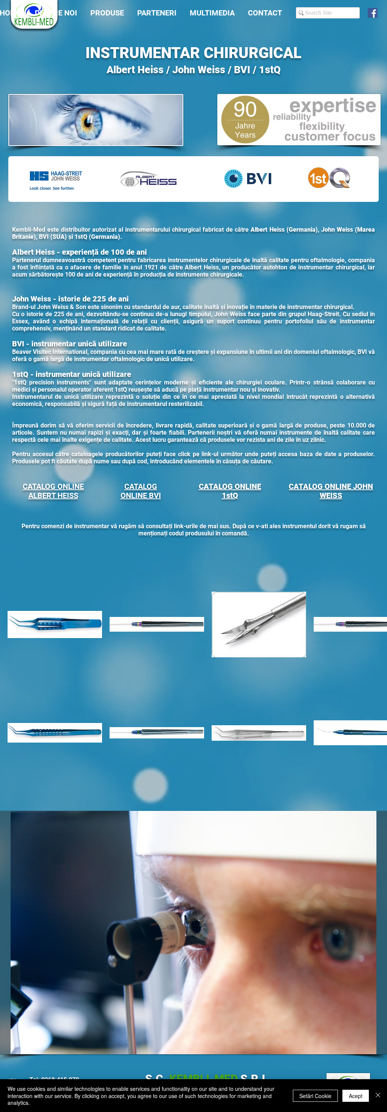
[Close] (377, 1095)
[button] (193, 932)
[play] (368, 1047)
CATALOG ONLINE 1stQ (230, 491)
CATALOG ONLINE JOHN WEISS (331, 491)
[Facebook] (373, 13)
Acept (355, 1096)
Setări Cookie (315, 1096)
